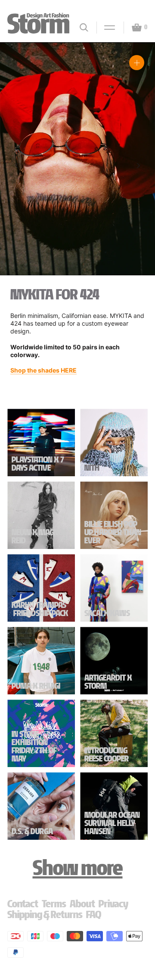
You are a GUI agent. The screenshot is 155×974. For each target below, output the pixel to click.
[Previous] (16, 166)
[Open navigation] (105, 28)
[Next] (138, 166)
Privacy (113, 903)
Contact (22, 903)
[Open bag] (133, 28)
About (82, 903)
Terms (54, 903)
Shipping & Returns (45, 914)
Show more (78, 867)
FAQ (93, 914)
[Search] (84, 27)
